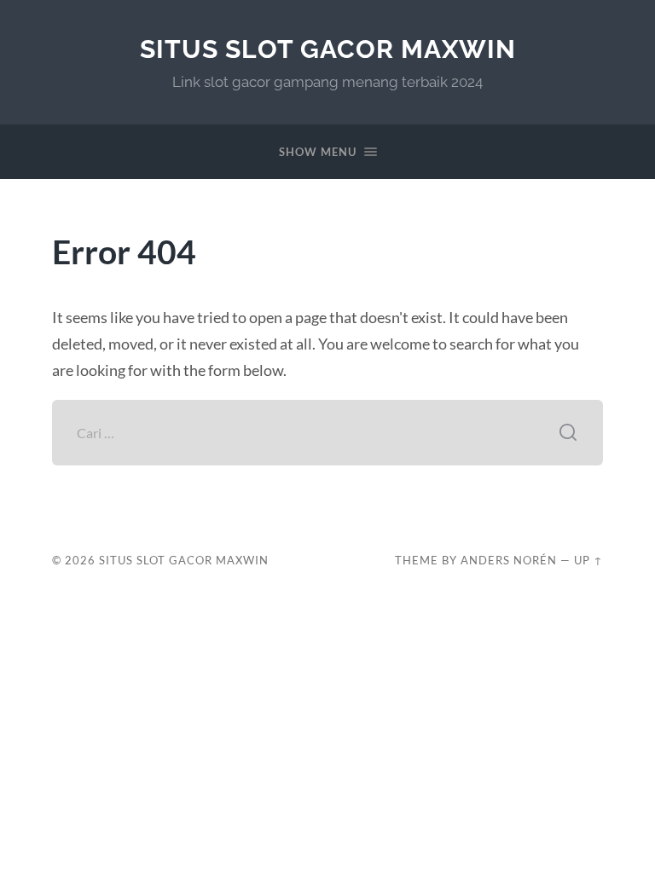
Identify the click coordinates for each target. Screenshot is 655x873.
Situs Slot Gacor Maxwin (328, 49)
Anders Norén (509, 560)
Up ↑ (588, 560)
